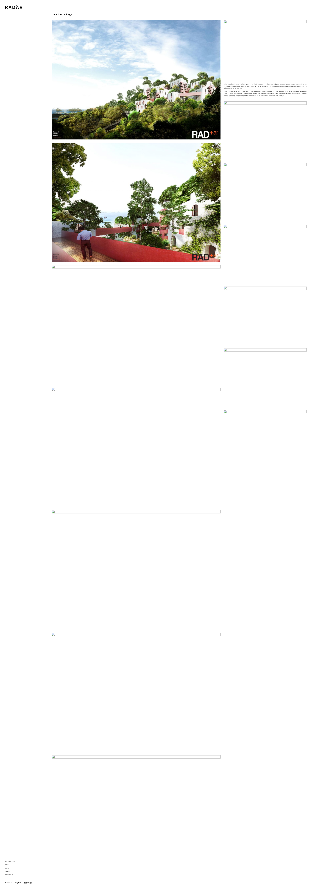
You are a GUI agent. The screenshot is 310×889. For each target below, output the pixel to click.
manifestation (10, 861)
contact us (9, 875)
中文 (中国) (28, 883)
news (7, 868)
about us (8, 865)
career (7, 871)
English (18, 883)
